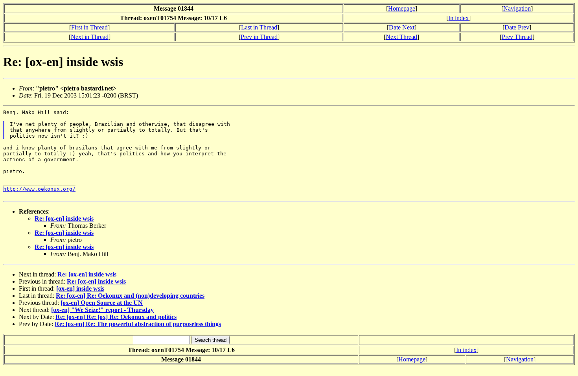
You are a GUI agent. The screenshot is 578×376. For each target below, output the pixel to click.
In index (458, 18)
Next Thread (401, 36)
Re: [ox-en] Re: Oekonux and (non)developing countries (130, 295)
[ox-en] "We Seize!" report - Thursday (102, 309)
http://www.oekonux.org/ (39, 189)
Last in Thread (259, 27)
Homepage (401, 8)
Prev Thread (517, 36)
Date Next (401, 27)
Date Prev (516, 27)
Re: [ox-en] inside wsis (64, 218)
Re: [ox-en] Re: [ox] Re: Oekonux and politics (116, 316)
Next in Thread (90, 36)
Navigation (517, 8)
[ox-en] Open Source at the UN (102, 302)
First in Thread (89, 27)
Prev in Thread (259, 36)
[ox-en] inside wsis (80, 288)
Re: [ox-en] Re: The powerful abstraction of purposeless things (138, 324)
